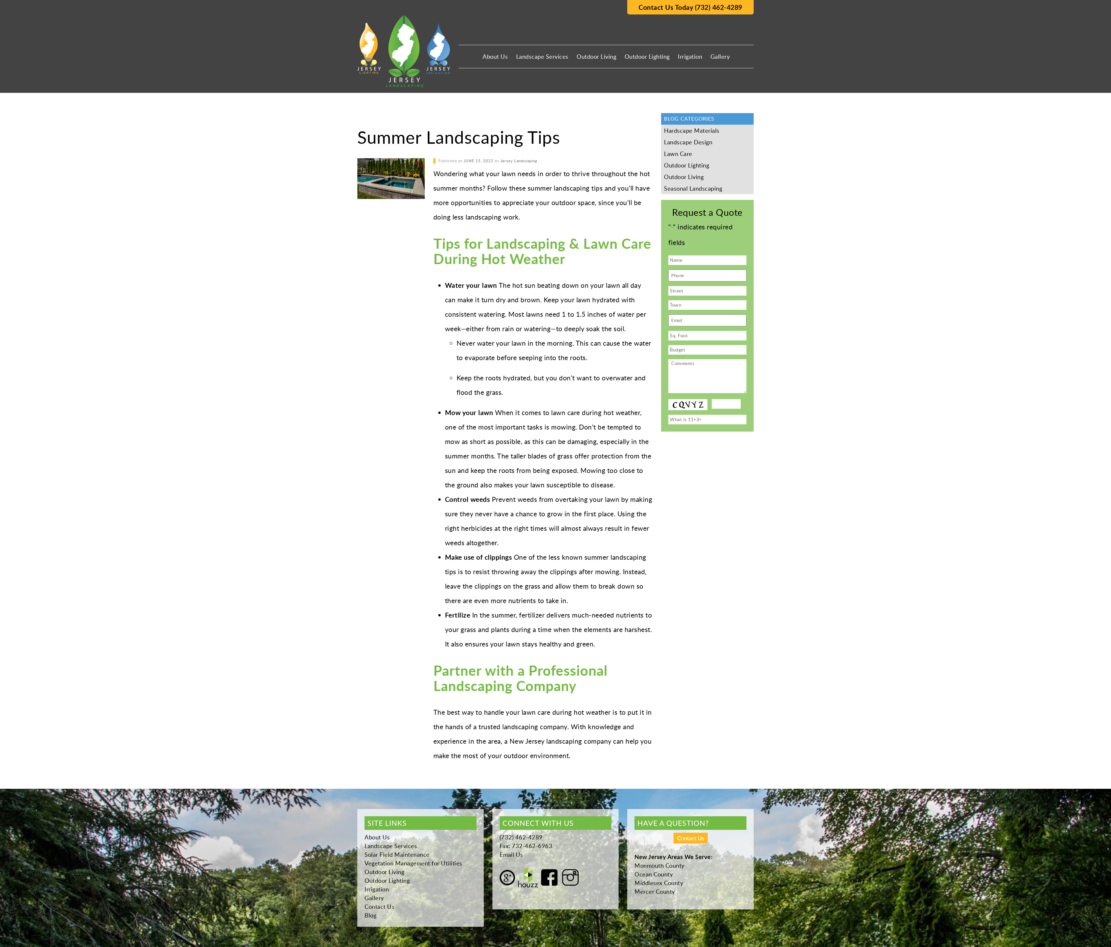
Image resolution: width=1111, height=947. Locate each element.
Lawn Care (678, 154)
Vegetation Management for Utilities (413, 863)
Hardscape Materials (692, 130)
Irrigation (690, 56)
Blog (370, 915)
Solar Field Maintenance (397, 854)
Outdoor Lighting (647, 56)
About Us (495, 56)
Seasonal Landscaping (693, 188)
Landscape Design (688, 142)
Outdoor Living (596, 56)
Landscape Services (542, 56)
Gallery (720, 56)
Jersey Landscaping (519, 160)
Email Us (511, 854)
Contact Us (379, 906)
